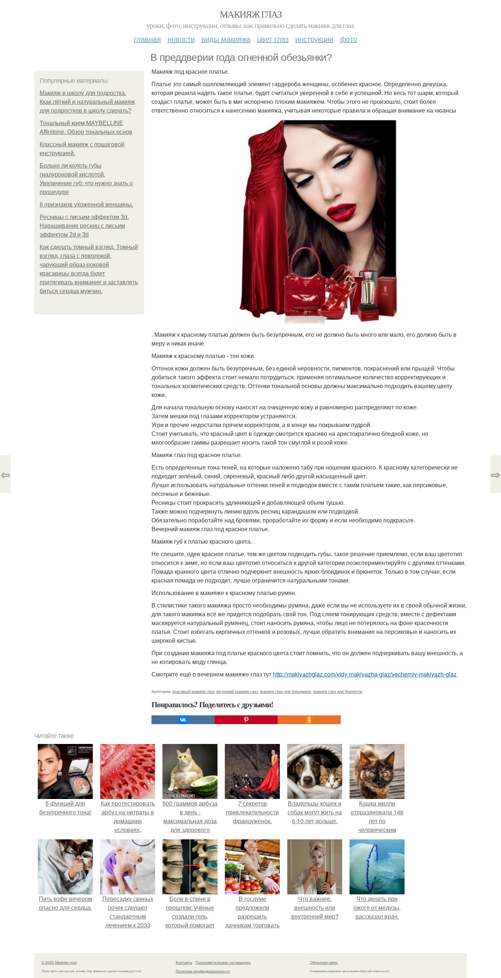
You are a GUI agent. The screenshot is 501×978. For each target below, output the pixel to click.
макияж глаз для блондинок (285, 691)
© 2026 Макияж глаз (59, 962)
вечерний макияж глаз (237, 691)
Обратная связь (324, 962)
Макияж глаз (250, 14)
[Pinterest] (246, 719)
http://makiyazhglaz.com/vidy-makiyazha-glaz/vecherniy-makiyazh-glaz (365, 674)
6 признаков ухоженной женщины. (86, 204)
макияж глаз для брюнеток (337, 691)
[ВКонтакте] (183, 719)
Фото (348, 38)
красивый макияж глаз (193, 691)
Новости (181, 38)
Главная (147, 38)
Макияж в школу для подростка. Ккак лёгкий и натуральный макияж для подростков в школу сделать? (87, 102)
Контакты (184, 962)
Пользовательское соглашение (223, 962)
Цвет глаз (273, 38)
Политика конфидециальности (203, 971)
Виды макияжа (226, 38)
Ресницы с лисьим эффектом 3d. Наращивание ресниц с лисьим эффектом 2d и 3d (84, 226)
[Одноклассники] (309, 719)
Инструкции (314, 38)
